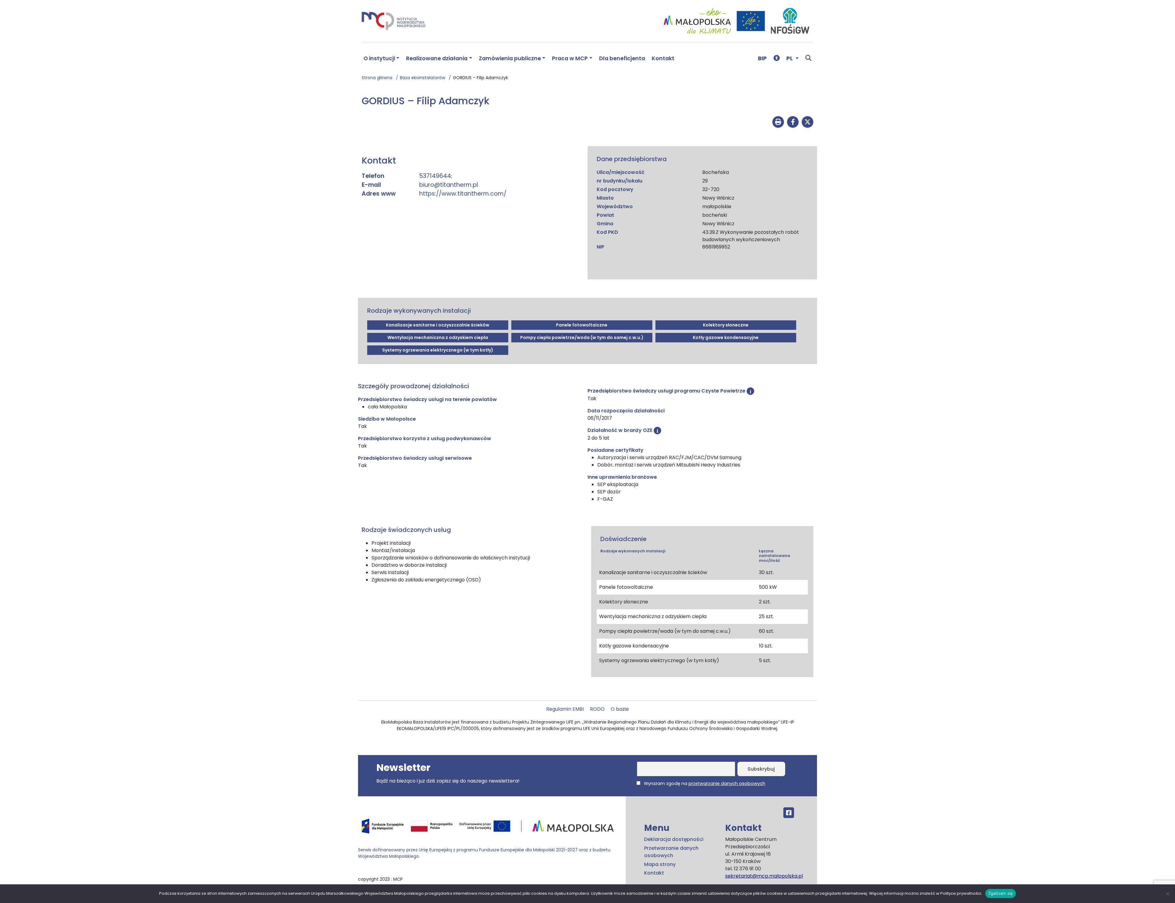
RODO (597, 709)
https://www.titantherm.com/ (462, 194)
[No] (1167, 893)
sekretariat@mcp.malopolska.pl (764, 875)
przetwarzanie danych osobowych (726, 783)
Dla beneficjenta (622, 58)
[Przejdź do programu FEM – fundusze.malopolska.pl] (489, 828)
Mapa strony (660, 864)
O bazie (620, 709)
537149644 (435, 176)
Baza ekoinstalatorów (424, 78)
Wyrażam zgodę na (704, 783)
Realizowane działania (437, 58)
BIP (762, 58)
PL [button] (790, 58)
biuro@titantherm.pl (448, 185)
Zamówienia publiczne (510, 58)
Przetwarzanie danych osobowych (671, 852)
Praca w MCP (570, 58)
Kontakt (663, 58)
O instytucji (379, 58)
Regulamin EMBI (565, 709)
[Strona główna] (393, 20)
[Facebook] (788, 812)
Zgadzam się (1000, 893)
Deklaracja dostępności (673, 839)
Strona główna (379, 78)
